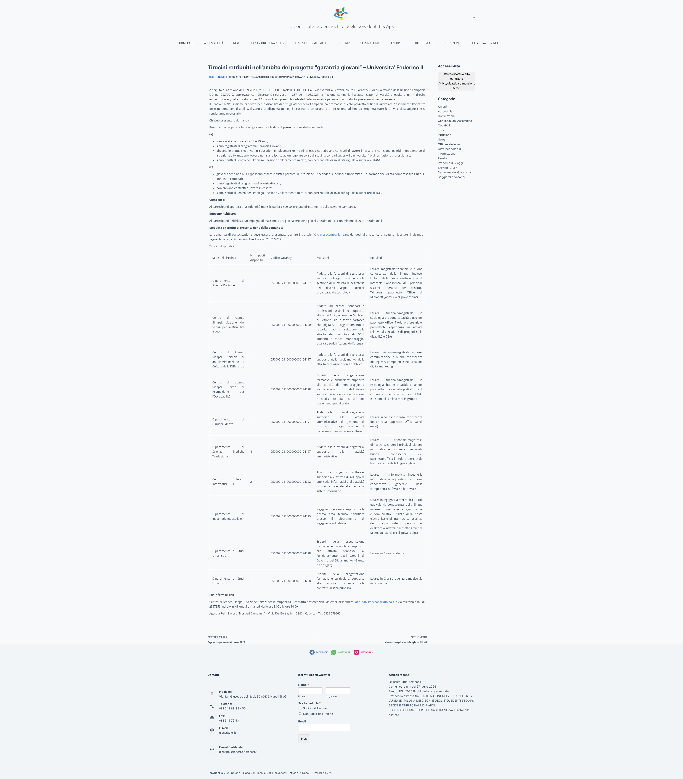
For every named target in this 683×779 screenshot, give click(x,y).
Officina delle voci (450, 144)
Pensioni (443, 158)
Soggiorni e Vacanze (452, 177)
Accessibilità (213, 43)
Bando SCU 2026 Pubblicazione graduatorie (419, 691)
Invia (304, 738)
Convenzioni (446, 116)
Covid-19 (444, 125)
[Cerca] (474, 18)
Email (303, 721)
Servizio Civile (370, 43)
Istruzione (452, 43)
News (237, 43)
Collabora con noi (484, 43)
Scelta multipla (309, 703)
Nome (303, 685)
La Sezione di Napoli (266, 43)
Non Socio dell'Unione (318, 714)
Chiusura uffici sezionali (405, 682)
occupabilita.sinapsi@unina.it (374, 602)
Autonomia (422, 43)
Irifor (395, 43)
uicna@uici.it (227, 732)
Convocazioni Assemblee (455, 121)
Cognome (331, 696)
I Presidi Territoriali (310, 43)
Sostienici (343, 43)
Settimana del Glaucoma (454, 172)
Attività (443, 106)
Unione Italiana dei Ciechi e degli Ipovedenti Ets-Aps (341, 26)
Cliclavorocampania (327, 235)
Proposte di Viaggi (450, 163)
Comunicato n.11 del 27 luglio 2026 (412, 686)
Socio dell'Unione (315, 708)
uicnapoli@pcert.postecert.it (238, 752)
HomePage (186, 43)
